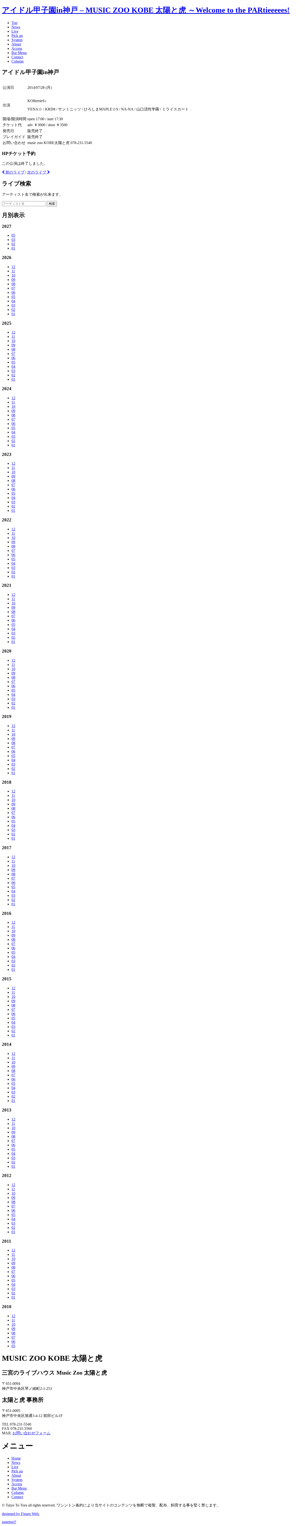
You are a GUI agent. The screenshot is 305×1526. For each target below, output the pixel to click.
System (16, 40)
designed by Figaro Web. (21, 1514)
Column (17, 61)
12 (13, 267)
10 (13, 275)
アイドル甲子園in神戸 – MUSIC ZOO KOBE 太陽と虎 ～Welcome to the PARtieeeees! (146, 10)
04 (13, 301)
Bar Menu (19, 53)
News (15, 27)
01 (13, 248)
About (16, 44)
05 (13, 235)
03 (13, 240)
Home (16, 1458)
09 (13, 280)
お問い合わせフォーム (31, 1433)
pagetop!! (9, 1522)
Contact (17, 57)
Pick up (17, 36)
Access (16, 48)
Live (14, 31)
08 (13, 284)
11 (13, 271)
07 (13, 288)
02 (13, 244)
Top (14, 23)
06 (13, 292)
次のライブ (37, 172)
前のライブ (15, 172)
